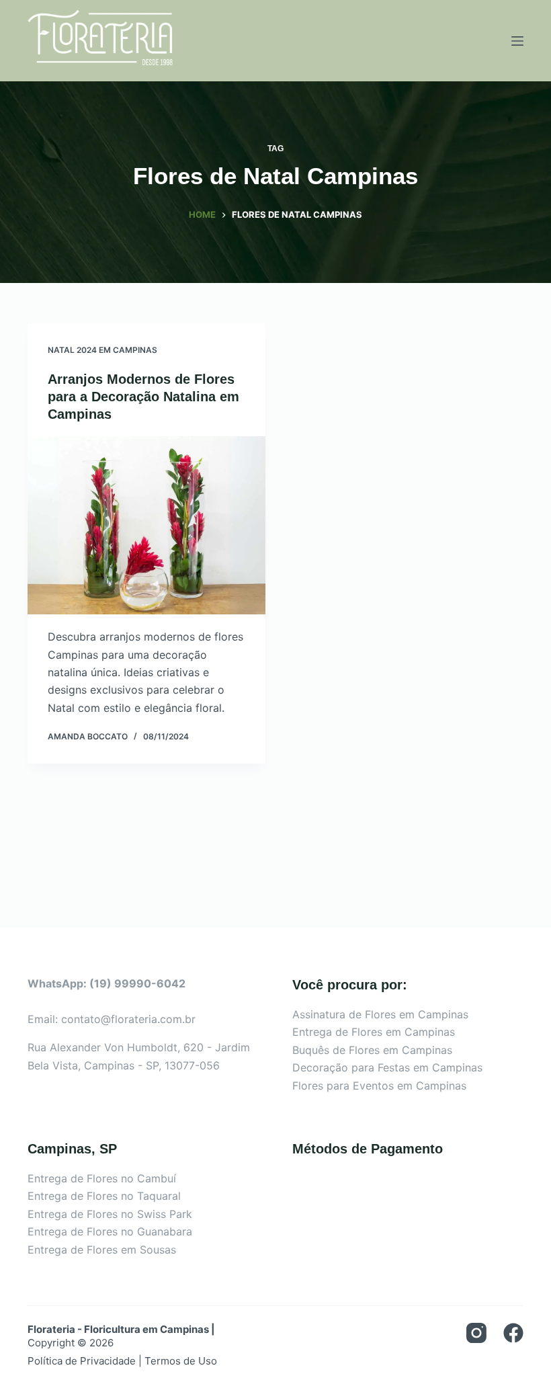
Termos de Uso (180, 1360)
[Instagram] (476, 1333)
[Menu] (517, 41)
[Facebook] (513, 1333)
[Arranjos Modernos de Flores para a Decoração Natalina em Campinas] (146, 525)
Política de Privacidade (82, 1360)
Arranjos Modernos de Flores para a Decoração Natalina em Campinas (143, 396)
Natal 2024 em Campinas (102, 350)
